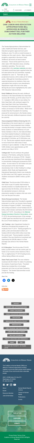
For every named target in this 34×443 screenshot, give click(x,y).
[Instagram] (11, 386)
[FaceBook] (4, 386)
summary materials (19, 68)
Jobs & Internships (8, 395)
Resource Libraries (8, 393)
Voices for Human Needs (23, 393)
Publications (21, 397)
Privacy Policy (13, 435)
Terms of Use (21, 435)
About (4, 388)
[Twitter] (7, 386)
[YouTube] (15, 386)
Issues (4, 390)
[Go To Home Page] (15, 5)
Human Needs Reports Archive (24, 389)
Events (20, 399)
